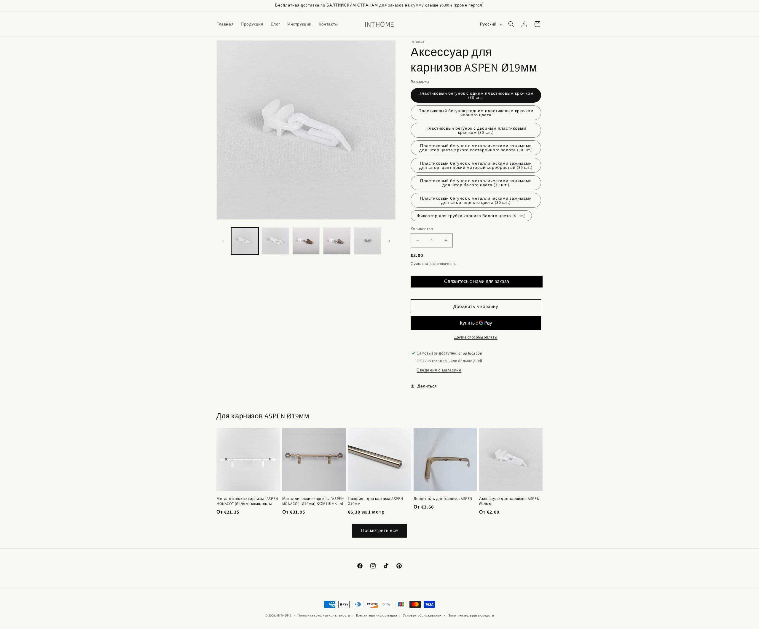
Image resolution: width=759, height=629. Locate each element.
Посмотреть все (379, 530)
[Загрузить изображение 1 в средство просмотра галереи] (245, 241)
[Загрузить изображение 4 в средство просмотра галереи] (336, 241)
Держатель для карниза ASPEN (443, 498)
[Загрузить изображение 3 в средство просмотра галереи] (306, 241)
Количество (422, 228)
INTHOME (284, 615)
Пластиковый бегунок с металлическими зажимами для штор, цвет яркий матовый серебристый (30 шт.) (475, 165)
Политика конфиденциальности (323, 615)
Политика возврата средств (471, 615)
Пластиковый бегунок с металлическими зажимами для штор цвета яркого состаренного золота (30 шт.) (476, 148)
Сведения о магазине (439, 370)
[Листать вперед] (389, 241)
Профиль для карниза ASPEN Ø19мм (375, 501)
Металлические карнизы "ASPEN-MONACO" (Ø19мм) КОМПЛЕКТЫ (313, 501)
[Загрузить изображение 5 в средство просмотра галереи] (367, 241)
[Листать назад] (222, 241)
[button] (511, 24)
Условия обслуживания (422, 615)
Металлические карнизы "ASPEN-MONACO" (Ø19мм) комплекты (247, 501)
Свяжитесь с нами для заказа (476, 281)
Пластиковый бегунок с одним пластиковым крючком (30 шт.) (476, 95)
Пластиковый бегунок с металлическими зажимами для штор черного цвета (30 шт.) (476, 200)
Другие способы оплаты (476, 337)
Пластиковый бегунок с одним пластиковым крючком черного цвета (476, 112)
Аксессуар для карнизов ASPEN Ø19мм (509, 501)
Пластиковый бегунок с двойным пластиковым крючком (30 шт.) (476, 130)
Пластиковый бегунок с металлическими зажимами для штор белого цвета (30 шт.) (476, 183)
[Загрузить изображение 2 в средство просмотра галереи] (275, 241)
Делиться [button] (427, 386)
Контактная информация (376, 615)
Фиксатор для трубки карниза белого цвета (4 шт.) (471, 215)
